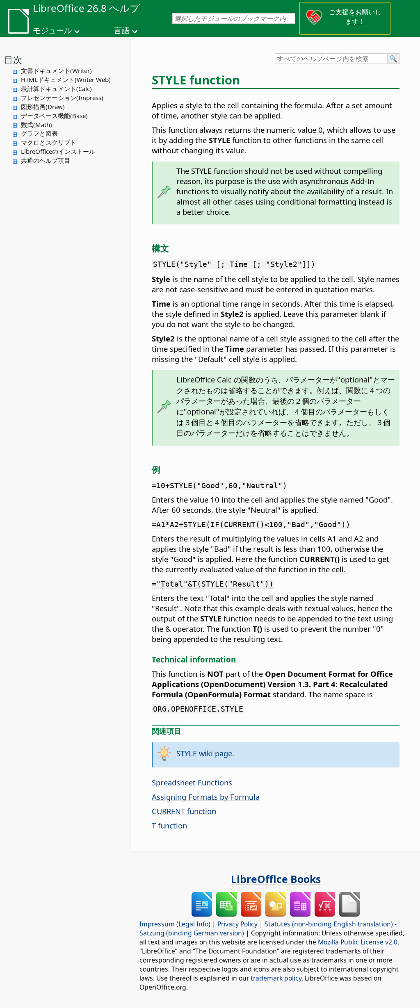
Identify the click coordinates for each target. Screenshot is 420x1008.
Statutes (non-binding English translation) (329, 923)
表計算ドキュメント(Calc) (56, 88)
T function (169, 825)
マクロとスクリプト (48, 142)
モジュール (52, 30)
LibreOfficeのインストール (58, 151)
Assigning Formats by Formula (206, 797)
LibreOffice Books (276, 879)
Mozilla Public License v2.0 (357, 942)
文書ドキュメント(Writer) (56, 70)
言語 (122, 30)
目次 (13, 59)
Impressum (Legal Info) (174, 923)
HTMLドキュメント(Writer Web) (66, 79)
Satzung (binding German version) (191, 932)
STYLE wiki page (204, 753)
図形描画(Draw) (43, 106)
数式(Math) (36, 125)
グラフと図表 (39, 133)
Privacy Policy (237, 923)
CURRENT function (184, 811)
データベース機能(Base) (54, 115)
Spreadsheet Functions (192, 782)
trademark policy (276, 978)
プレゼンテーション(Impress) (62, 97)
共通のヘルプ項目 (45, 160)
